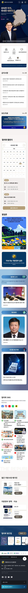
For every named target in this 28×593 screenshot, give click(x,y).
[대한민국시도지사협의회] (7, 2)
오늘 (14, 148)
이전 (21, 553)
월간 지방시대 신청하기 (7, 586)
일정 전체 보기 (14, 208)
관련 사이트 (5, 582)
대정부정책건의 (10, 60)
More (23, 73)
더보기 (21, 533)
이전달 (4, 145)
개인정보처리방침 (5, 557)
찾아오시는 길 (14, 557)
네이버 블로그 (13, 406)
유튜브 (9, 406)
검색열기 (19, 2)
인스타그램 (6, 406)
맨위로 (25, 559)
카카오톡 (16, 406)
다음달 (24, 145)
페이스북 (2, 406)
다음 (26, 553)
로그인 (22, 2)
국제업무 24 (18, 60)
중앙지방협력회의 (22, 52)
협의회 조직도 (14, 52)
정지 (23, 247)
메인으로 (8, 562)
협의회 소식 (6, 52)
